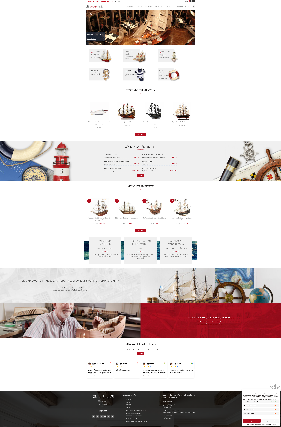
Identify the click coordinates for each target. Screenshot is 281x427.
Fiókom (186, 1)
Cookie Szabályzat (247, 416)
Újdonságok (139, 6)
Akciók (162, 6)
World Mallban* (105, 248)
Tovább (140, 175)
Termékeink (130, 6)
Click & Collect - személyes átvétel (136, 421)
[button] (194, 370)
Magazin (156, 6)
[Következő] (193, 43)
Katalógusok (148, 6)
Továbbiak (91, 38)
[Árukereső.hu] (103, 404)
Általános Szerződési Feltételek (136, 410)
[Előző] (87, 43)
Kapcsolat (188, 6)
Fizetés (128, 407)
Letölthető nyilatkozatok (271, 424)
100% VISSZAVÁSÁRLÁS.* (176, 248)
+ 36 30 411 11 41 (120, 1)
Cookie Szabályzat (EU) (132, 418)
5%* (140, 248)
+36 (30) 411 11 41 (167, 418)
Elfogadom (252, 421)
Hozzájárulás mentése (270, 421)
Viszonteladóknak (178, 6)
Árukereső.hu (103, 406)
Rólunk (169, 6)
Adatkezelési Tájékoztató (260, 424)
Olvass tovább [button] (119, 376)
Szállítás (128, 405)
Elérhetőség (129, 399)
